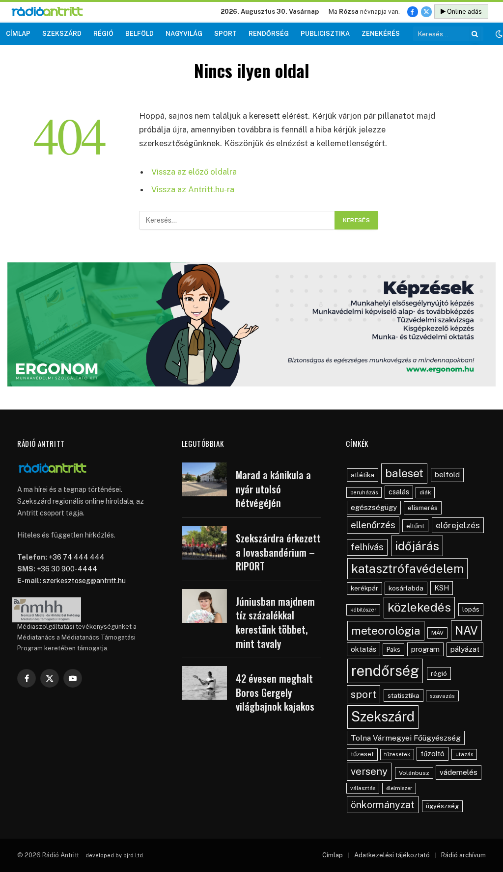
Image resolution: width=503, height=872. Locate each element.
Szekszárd (62, 33)
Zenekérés (381, 33)
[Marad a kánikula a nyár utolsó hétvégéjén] (204, 479)
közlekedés (419, 607)
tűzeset (362, 754)
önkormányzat (383, 804)
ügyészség (442, 806)
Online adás (464, 11)
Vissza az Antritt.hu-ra (192, 189)
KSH (441, 588)
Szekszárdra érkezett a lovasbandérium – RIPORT (278, 552)
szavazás (442, 696)
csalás (399, 492)
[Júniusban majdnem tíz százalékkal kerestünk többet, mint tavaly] (204, 606)
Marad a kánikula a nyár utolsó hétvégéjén (273, 489)
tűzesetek (397, 754)
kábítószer (363, 610)
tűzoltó (432, 753)
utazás (464, 754)
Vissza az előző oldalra (194, 172)
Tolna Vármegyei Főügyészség (406, 738)
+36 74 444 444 (77, 557)
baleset (404, 473)
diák (425, 492)
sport (363, 694)
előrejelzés (458, 525)
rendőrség (385, 670)
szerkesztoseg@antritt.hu (84, 581)
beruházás (364, 492)
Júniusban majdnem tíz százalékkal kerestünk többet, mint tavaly (275, 622)
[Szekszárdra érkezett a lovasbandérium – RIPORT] (204, 543)
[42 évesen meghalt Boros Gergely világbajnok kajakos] (204, 683)
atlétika (362, 475)
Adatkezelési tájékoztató (392, 855)
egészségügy (374, 507)
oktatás (363, 649)
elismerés (423, 508)
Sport (225, 33)
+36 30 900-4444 (67, 569)
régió (439, 673)
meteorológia (385, 630)
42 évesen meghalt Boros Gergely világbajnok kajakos (275, 692)
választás (362, 788)
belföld (447, 474)
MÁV (437, 632)
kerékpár (364, 588)
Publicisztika (325, 33)
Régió (103, 33)
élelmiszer (399, 788)
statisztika (403, 695)
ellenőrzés (373, 524)
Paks (393, 649)
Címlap (18, 33)
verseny (369, 771)
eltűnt (415, 526)
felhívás (367, 546)
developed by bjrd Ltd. (114, 855)
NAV (466, 630)
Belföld (139, 33)
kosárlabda (406, 588)
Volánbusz (414, 772)
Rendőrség (269, 33)
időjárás (417, 546)
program (425, 649)
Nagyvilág (184, 33)
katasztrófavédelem (407, 568)
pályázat (464, 649)
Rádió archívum (463, 855)
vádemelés (458, 772)
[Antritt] (51, 12)
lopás (470, 609)
